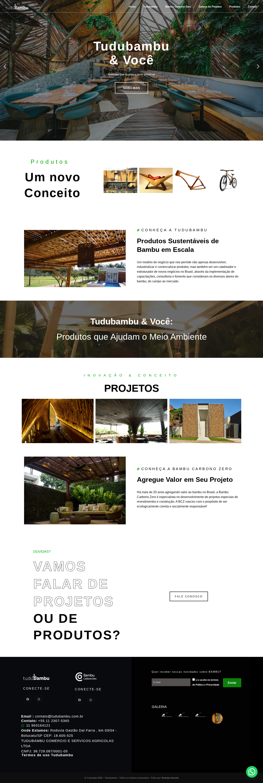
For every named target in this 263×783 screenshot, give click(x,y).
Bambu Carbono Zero (178, 6)
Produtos (234, 6)
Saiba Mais (131, 88)
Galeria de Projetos (210, 6)
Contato (252, 6)
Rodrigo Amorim (170, 778)
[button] (5, 66)
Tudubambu (150, 6)
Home (132, 6)
